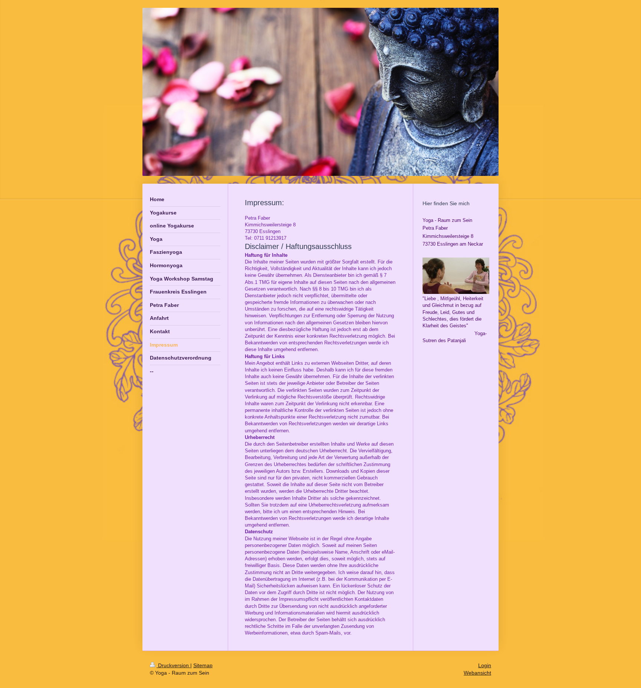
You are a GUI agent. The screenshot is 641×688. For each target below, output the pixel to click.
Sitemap (203, 665)
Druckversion (173, 665)
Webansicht (477, 673)
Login (484, 665)
